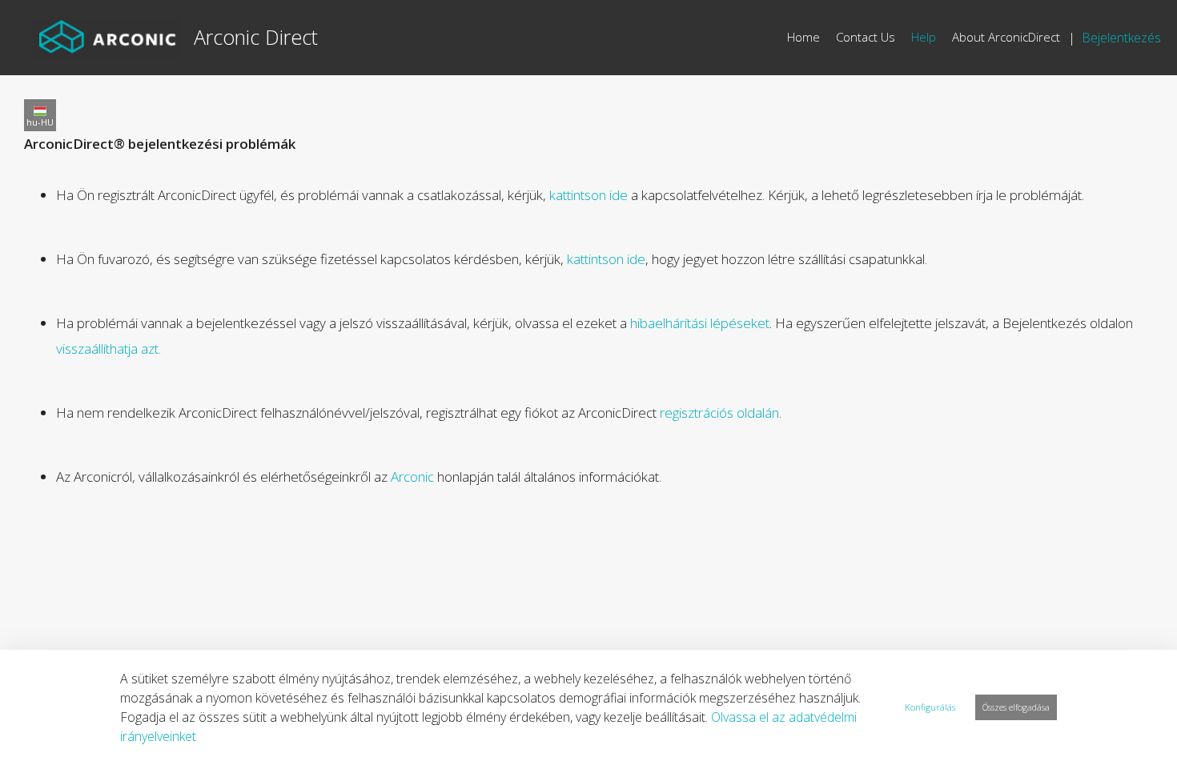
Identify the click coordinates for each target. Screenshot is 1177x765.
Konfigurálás (930, 707)
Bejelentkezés (1121, 37)
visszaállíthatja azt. (108, 348)
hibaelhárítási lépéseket (699, 323)
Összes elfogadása (1016, 707)
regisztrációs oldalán (719, 412)
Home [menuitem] (803, 37)
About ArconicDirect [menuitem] (1006, 37)
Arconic (412, 476)
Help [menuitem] (923, 37)
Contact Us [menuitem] (865, 37)
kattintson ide (588, 195)
